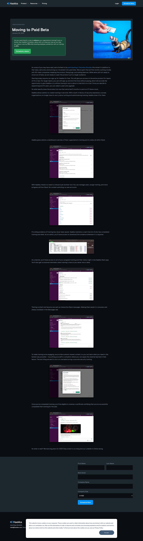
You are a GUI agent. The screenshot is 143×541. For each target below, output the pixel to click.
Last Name (110, 463)
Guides (106, 527)
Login (117, 3)
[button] (25, 3)
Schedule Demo (129, 3)
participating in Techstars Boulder (80, 67)
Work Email (82, 473)
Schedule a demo (22, 51)
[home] (12, 3)
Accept (106, 532)
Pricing (44, 3)
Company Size (83, 491)
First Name (82, 463)
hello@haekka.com (16, 527)
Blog (105, 525)
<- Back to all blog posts (18, 24)
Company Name (83, 482)
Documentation (108, 529)
